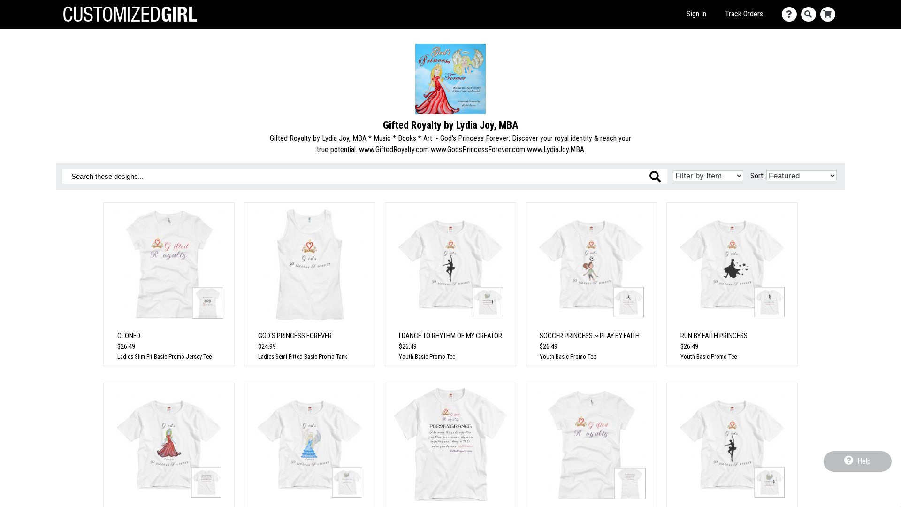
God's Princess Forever (295, 335)
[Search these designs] (655, 176)
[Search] (810, 14)
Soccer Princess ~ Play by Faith (590, 335)
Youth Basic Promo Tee (427, 356)
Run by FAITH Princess (714, 335)
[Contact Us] (791, 14)
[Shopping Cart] (830, 14)
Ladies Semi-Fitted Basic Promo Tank (302, 356)
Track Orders (744, 13)
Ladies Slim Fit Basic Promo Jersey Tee (164, 356)
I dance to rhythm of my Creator (450, 335)
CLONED (128, 335)
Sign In (696, 13)
